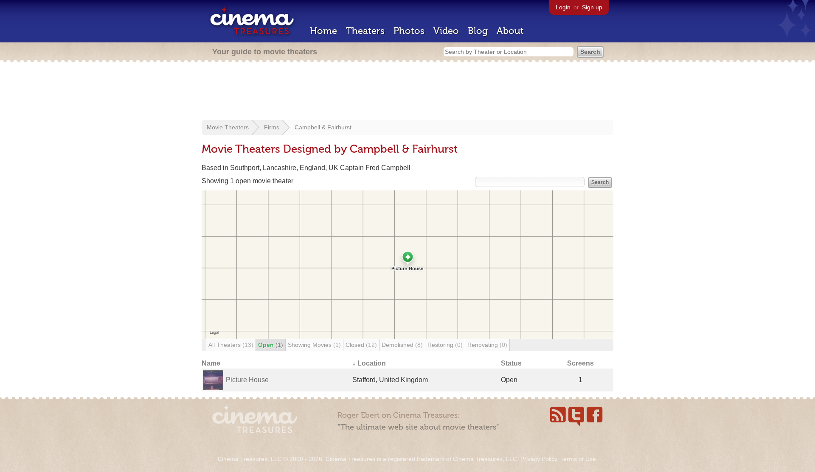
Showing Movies (314, 344)
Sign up (592, 7)
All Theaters (230, 344)
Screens (580, 363)
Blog (478, 30)
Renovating (487, 344)
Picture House (247, 379)
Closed (361, 344)
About (510, 30)
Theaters (365, 30)
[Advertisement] (407, 92)
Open (270, 344)
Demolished (402, 344)
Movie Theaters (228, 127)
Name (211, 363)
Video (446, 30)
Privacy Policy (538, 458)
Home (323, 30)
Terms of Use (578, 458)
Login (563, 7)
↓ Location (369, 363)
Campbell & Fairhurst (323, 127)
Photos (408, 30)
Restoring (445, 344)
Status (511, 363)
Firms (271, 127)
